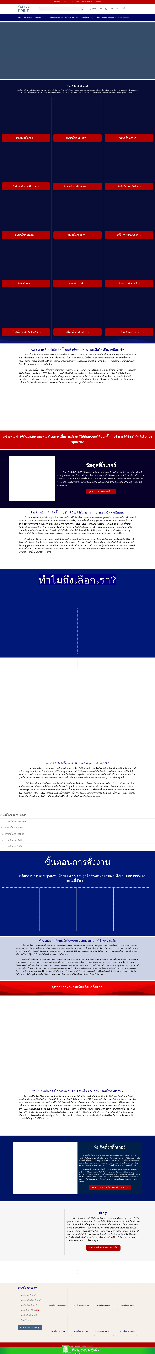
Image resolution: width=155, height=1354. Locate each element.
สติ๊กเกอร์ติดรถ (40, 18)
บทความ (98, 2)
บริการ (65, 2)
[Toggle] (2, 822)
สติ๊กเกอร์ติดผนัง (55, 18)
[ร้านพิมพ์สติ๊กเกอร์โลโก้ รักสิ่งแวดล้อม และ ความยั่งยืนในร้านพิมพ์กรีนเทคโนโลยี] (20, 415)
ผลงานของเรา (87, 2)
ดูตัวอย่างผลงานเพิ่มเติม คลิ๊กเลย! (77, 987)
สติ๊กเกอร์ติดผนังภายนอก (105, 18)
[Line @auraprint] (77, 1349)
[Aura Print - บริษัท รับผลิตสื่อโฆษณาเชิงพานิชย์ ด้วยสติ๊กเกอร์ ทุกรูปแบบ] (27, 9)
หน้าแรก (57, 2)
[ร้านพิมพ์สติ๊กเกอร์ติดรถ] (134, 415)
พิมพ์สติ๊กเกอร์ (123, 18)
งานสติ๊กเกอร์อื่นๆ (86, 18)
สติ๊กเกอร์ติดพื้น (70, 18)
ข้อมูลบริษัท (75, 2)
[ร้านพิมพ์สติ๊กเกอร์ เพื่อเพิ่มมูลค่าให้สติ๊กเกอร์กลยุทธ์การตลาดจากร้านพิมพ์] (58, 415)
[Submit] (82, 9)
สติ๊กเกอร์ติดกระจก (24, 18)
